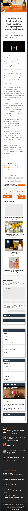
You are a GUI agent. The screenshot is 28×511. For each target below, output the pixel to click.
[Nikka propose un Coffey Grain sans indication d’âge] (14, 263)
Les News (11, 37)
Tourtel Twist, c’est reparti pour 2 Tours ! (14, 497)
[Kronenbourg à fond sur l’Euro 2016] (14, 210)
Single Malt (7, 168)
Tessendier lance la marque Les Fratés (13, 474)
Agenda (5, 333)
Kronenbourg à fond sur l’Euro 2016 (14, 217)
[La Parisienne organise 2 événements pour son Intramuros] (14, 227)
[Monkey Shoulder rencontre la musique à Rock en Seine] (4, 444)
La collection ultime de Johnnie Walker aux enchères (16, 437)
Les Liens (6, 352)
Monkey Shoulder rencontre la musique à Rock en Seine (16, 444)
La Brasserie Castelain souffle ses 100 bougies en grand (16, 451)
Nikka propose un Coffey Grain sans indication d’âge (14, 271)
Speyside (13, 168)
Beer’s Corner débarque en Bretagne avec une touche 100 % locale (15, 458)
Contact (6, 336)
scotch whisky (16, 166)
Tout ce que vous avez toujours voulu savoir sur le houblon (14, 405)
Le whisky (6, 346)
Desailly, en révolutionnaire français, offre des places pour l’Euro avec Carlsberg (13, 409)
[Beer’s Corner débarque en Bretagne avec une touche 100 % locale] (4, 458)
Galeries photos (7, 366)
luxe (10, 166)
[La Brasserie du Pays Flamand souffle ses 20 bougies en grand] (4, 431)
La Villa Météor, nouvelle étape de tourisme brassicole (14, 400)
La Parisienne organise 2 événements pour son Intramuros (14, 235)
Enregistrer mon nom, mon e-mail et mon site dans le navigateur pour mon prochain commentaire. (14, 306)
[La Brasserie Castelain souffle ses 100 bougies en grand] (4, 451)
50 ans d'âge (13, 164)
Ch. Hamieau (14, 35)
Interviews (6, 376)
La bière (6, 339)
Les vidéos (6, 355)
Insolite (5, 373)
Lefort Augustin (8, 486)
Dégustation (7, 363)
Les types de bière (10, 342)
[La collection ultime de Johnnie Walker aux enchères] (4, 437)
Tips (21, 507)
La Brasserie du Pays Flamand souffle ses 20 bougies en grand (15, 431)
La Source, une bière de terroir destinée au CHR (14, 253)
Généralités (6, 369)
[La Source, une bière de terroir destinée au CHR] (14, 245)
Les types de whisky (10, 349)
